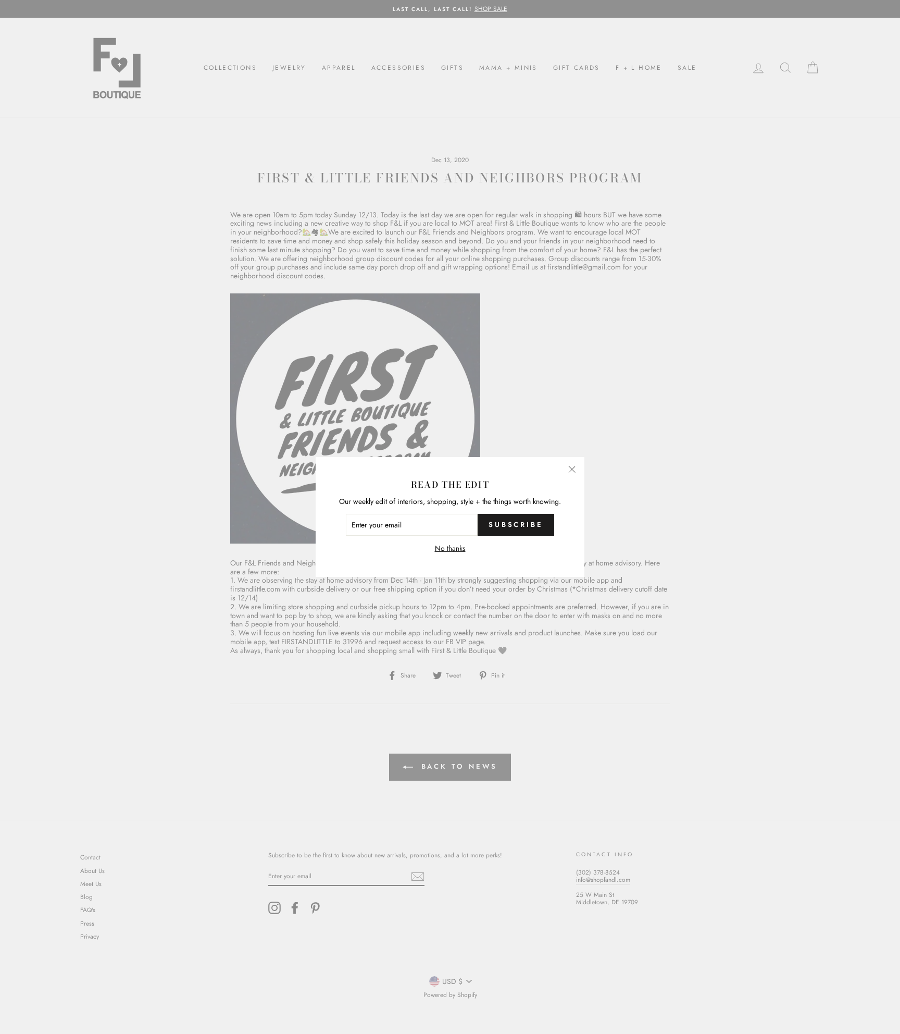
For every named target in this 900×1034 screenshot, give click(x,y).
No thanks (450, 548)
